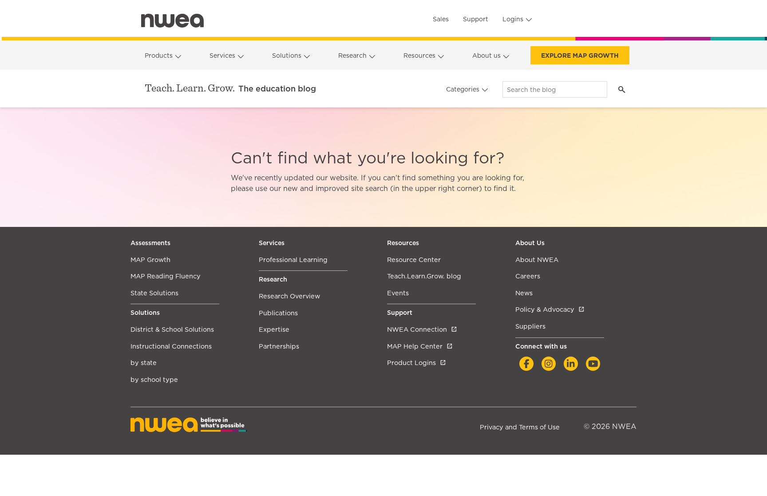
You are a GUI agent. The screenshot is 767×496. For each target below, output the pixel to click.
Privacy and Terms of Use (520, 427)
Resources (419, 55)
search (621, 89)
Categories (462, 89)
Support (475, 19)
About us (486, 55)
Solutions (286, 55)
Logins (512, 19)
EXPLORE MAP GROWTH (580, 55)
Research (352, 55)
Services (222, 55)
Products (159, 55)
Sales (441, 19)
